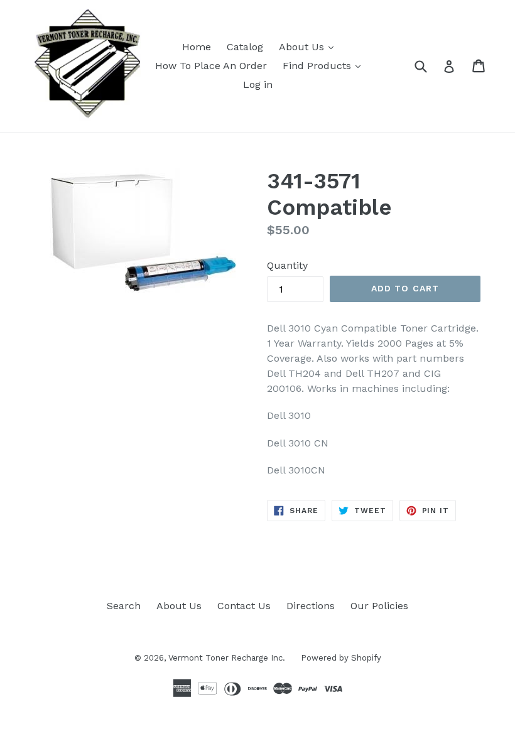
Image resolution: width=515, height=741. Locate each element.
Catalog (245, 47)
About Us (303, 47)
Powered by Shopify (341, 658)
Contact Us (244, 606)
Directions (310, 606)
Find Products (318, 66)
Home (196, 47)
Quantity (287, 265)
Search (124, 606)
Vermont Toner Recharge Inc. (226, 658)
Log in (258, 84)
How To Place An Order (211, 66)
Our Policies (379, 606)
